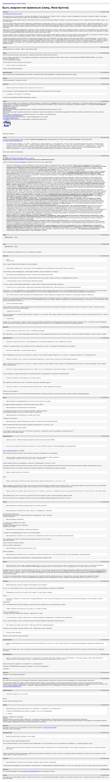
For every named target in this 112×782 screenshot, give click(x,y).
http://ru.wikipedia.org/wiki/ (9, 450)
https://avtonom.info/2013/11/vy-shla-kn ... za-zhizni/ (21, 158)
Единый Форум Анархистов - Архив (11, 3)
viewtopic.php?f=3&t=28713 (49, 727)
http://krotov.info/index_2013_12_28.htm (12, 13)
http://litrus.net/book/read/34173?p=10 (12, 686)
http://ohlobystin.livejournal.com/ (10, 118)
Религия (24, 3)
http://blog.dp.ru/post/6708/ (9, 108)
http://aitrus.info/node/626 (20, 162)
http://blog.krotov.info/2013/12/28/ (29, 771)
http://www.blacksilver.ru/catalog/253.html (13, 115)
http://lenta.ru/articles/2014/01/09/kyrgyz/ (13, 140)
